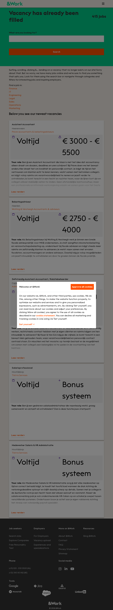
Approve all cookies (82, 287)
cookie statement (45, 316)
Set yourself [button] (26, 324)
